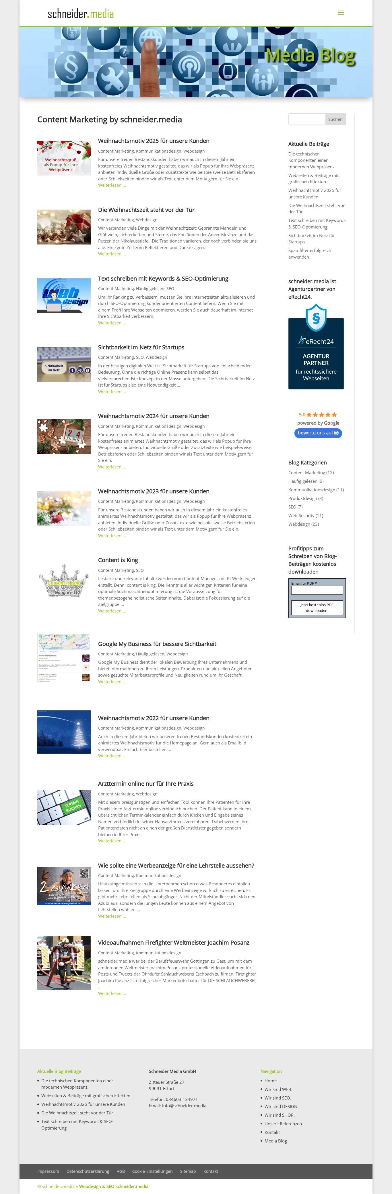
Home (271, 1080)
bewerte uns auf (315, 432)
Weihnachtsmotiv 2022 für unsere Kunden (153, 718)
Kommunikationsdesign (158, 151)
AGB (121, 1171)
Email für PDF (304, 583)
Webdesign (194, 151)
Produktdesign (302, 498)
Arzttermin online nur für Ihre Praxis (146, 783)
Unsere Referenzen (283, 1123)
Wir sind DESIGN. (281, 1106)
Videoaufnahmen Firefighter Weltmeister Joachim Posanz (173, 942)
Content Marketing (116, 151)
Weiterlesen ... (112, 185)
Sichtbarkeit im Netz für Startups (141, 347)
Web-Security (301, 515)
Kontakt (272, 1132)
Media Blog (276, 1141)
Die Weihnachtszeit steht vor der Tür (146, 210)
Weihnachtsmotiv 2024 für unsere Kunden (153, 416)
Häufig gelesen (150, 288)
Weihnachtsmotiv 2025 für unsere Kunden (153, 141)
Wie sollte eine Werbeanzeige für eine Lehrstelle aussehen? (177, 865)
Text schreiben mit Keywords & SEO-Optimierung (163, 278)
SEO (170, 288)
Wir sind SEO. (278, 1098)
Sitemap (188, 1171)
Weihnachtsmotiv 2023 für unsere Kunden (153, 491)
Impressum (48, 1171)
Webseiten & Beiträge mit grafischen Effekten (85, 1095)
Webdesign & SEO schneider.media (113, 1186)
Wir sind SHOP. (280, 1115)
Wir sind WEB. (278, 1089)
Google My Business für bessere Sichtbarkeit (157, 644)
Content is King (118, 560)
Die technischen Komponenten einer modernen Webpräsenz (311, 160)
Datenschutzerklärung (88, 1171)
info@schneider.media (184, 1105)
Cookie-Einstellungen (152, 1171)
